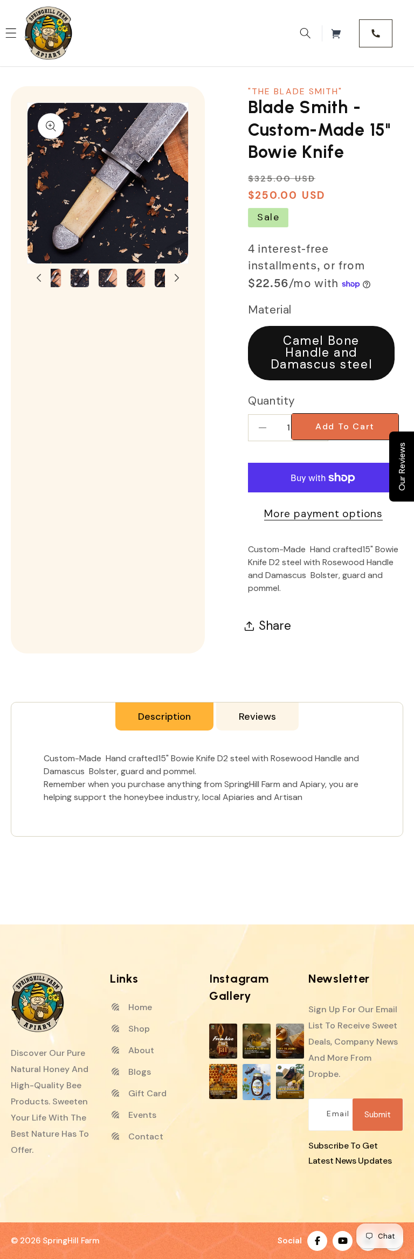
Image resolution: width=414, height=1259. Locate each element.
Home (139, 1007)
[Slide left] (39, 278)
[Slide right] (177, 278)
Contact (144, 1136)
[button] (305, 33)
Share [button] (275, 626)
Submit (377, 1114)
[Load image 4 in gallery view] (79, 278)
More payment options (323, 513)
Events (141, 1115)
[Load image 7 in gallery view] (164, 278)
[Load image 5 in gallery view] (108, 278)
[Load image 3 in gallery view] (51, 278)
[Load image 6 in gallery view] (136, 278)
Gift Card (146, 1093)
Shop (138, 1028)
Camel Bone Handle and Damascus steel (321, 353)
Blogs (138, 1071)
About (140, 1050)
